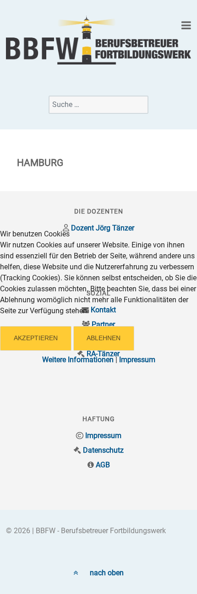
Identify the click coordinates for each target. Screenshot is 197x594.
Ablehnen (103, 338)
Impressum (137, 359)
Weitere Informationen (78, 359)
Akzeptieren (36, 338)
